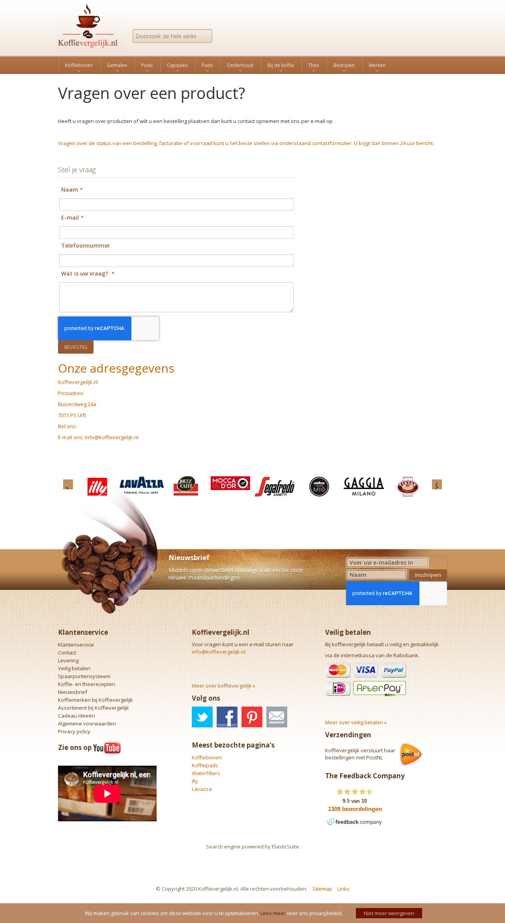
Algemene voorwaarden (87, 723)
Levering (68, 660)
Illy (195, 781)
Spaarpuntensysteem (84, 676)
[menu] (252, 65)
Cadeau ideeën (76, 715)
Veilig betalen (74, 668)
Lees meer (273, 913)
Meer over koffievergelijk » (223, 685)
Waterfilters (206, 773)
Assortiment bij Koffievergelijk (93, 707)
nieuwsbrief (276, 717)
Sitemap (322, 888)
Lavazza (202, 788)
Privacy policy (74, 731)
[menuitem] (79, 65)
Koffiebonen (207, 757)
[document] (253, 913)
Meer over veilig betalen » (356, 722)
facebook (227, 717)
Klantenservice (76, 644)
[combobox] (172, 36)
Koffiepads (205, 765)
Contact (67, 652)
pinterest (251, 717)
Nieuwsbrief (72, 692)
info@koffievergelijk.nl (111, 437)
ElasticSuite (285, 846)
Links (343, 888)
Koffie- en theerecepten (86, 684)
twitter (202, 717)
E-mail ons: (116, 401)
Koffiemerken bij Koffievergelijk (95, 699)
